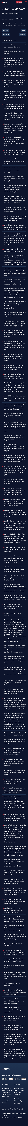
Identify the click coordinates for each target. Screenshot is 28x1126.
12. (3, 150)
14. (3, 168)
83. (3, 917)
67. (3, 739)
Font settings (22, 25)
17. (3, 196)
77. (3, 860)
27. (3, 302)
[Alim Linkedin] (8, 1109)
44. (3, 479)
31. (3, 341)
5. (2, 71)
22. (3, 249)
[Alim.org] (4, 2)
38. (3, 414)
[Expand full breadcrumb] (3, 13)
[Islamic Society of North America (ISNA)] (6, 1079)
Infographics (17, 1092)
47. (3, 510)
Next (23, 30)
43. (3, 466)
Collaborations (6, 1092)
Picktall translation (21, 18)
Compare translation (8, 19)
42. (3, 455)
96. (3, 1025)
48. (3, 521)
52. (3, 567)
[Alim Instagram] (15, 1109)
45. (3, 488)
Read (3, 25)
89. (3, 966)
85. (3, 934)
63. (3, 689)
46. (3, 499)
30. (3, 330)
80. (3, 888)
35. (3, 383)
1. (2, 40)
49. (3, 534)
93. (3, 999)
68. (3, 748)
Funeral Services (6, 1088)
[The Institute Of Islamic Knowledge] (3, 1079)
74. (3, 814)
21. (3, 234)
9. (2, 113)
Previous (5, 30)
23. (3, 256)
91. (3, 983)
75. (3, 825)
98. (3, 1049)
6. (2, 80)
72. (3, 788)
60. (3, 656)
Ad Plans (4, 1099)
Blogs (3, 1105)
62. (3, 681)
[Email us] (3, 1109)
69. (3, 759)
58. (3, 620)
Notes (15, 25)
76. (3, 846)
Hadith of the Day (19, 1090)
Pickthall (5, 34)
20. (3, 225)
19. (3, 216)
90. (3, 972)
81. (3, 899)
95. (3, 1016)
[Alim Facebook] (10, 1109)
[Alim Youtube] (12, 1109)
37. (3, 405)
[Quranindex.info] (24, 1079)
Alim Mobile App (6, 1094)
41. (3, 444)
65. (3, 713)
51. (3, 556)
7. (2, 91)
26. (3, 288)
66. (3, 733)
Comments (9, 25)
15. (3, 177)
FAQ (15, 1096)
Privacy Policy (18, 1101)
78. (3, 870)
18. (3, 207)
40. (3, 435)
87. (3, 950)
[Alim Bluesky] (20, 1109)
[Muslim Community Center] (11, 1079)
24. (3, 269)
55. (3, 595)
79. (3, 879)
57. (3, 613)
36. (3, 396)
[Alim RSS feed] (22, 1109)
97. (3, 1034)
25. (3, 280)
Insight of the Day (19, 1088)
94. (3, 1008)
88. (3, 959)
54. (3, 584)
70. (3, 770)
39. (3, 422)
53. (3, 576)
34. (3, 374)
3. (2, 51)
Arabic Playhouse (7, 1090)
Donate (20, 2)
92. (3, 990)
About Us (16, 1099)
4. (2, 58)
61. (3, 667)
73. (3, 797)
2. (2, 45)
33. (3, 365)
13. (3, 159)
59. (3, 646)
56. (3, 604)
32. (3, 354)
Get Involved (5, 1096)
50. (3, 547)
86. (3, 943)
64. (3, 698)
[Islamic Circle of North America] (17, 1079)
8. (2, 104)
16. (3, 185)
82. (3, 908)
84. (3, 926)
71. (3, 779)
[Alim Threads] (17, 1109)
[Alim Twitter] (5, 1109)
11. (3, 137)
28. (3, 312)
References (17, 1094)
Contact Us (17, 1103)
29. (3, 321)
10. (3, 124)
